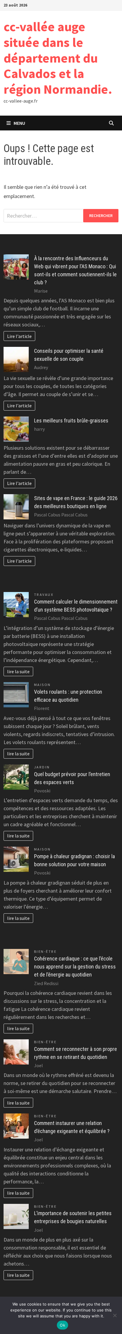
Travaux (44, 594)
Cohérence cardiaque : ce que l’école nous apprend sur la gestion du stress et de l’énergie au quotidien (75, 966)
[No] (115, 1315)
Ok (62, 1325)
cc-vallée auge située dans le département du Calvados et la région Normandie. (58, 57)
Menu (19, 123)
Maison (42, 684)
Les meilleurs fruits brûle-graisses (71, 420)
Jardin (42, 767)
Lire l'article (19, 336)
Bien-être (45, 951)
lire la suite (18, 671)
